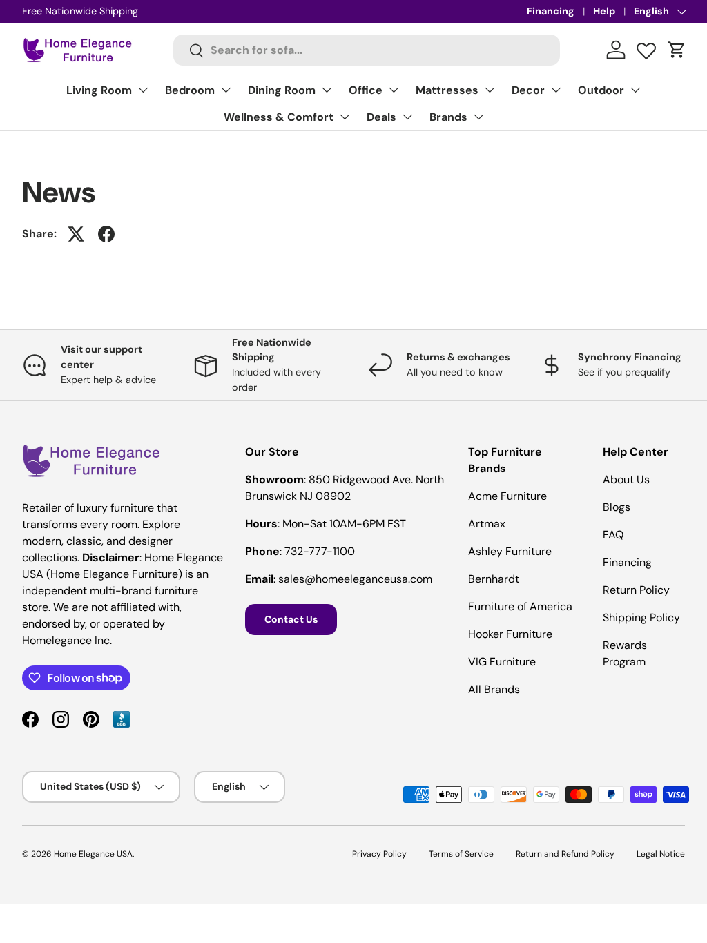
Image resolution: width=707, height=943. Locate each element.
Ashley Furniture (510, 551)
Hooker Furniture (510, 634)
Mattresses (447, 90)
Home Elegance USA (93, 853)
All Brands (494, 689)
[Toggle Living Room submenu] (143, 89)
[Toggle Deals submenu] (407, 116)
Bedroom (190, 90)
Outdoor (601, 90)
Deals (381, 117)
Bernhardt (493, 579)
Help (604, 11)
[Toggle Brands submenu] (478, 116)
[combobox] (366, 50)
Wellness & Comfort (278, 117)
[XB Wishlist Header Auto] (646, 47)
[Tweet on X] (76, 234)
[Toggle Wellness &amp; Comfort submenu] (344, 116)
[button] (676, 50)
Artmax (486, 523)
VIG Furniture (502, 661)
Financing (550, 11)
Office (365, 90)
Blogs (616, 507)
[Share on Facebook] (106, 234)
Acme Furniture (507, 496)
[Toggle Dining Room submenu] (326, 89)
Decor (528, 90)
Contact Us (291, 619)
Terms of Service (461, 853)
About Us (626, 479)
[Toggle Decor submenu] (556, 89)
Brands (448, 117)
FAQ (613, 534)
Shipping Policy (641, 617)
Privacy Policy (379, 853)
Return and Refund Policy (565, 853)
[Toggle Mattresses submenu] (489, 89)
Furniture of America (520, 606)
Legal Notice (661, 853)
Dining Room (282, 90)
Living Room (99, 90)
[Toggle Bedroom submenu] (225, 89)
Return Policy (636, 590)
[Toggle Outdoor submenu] (635, 89)
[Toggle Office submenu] (393, 89)
